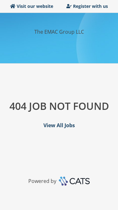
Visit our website (35, 6)
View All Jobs (59, 125)
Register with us (90, 6)
